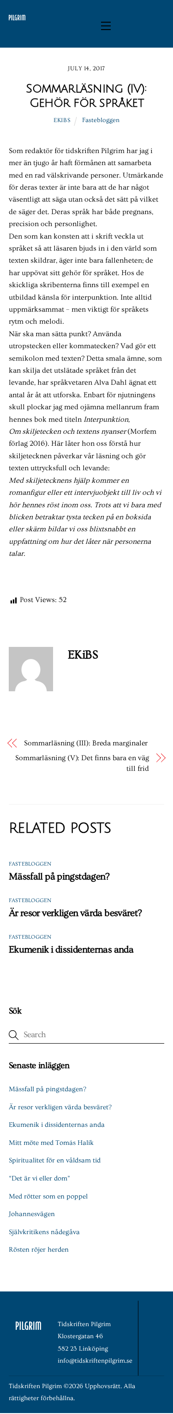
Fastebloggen (100, 120)
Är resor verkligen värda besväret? (75, 913)
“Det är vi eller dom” (39, 1178)
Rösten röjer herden (39, 1250)
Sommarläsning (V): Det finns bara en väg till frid (82, 763)
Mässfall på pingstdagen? (59, 876)
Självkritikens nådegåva (44, 1232)
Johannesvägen (32, 1214)
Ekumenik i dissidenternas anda (71, 949)
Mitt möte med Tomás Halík (51, 1143)
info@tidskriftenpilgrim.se (95, 1361)
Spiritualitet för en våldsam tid (55, 1160)
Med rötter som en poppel (48, 1196)
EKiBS (62, 120)
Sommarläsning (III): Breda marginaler (86, 743)
